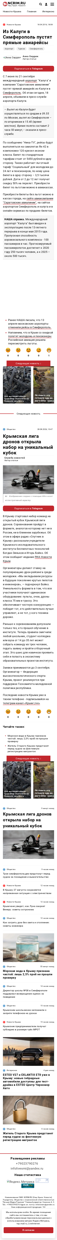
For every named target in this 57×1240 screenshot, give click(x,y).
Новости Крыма (14, 25)
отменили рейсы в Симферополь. (29, 327)
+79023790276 (27, 1163)
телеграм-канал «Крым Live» (21, 703)
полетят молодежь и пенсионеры (29, 336)
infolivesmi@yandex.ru (27, 1168)
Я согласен (28, 1230)
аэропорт (31, 80)
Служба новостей (14, 457)
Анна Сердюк (30, 56)
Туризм (21, 49)
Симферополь (36, 49)
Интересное (12, 1070)
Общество (11, 429)
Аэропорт (9, 49)
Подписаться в (28, 68)
